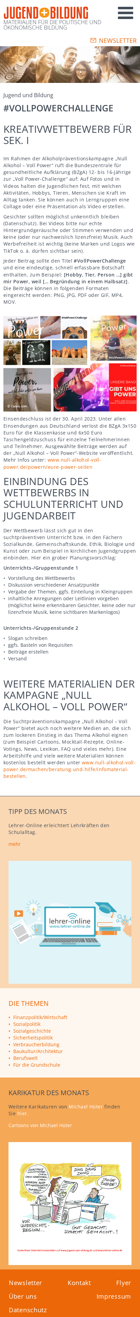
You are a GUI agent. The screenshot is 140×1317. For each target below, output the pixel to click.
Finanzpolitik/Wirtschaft (40, 1017)
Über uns (23, 1296)
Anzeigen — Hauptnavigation (99, 9)
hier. (23, 1113)
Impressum (114, 1296)
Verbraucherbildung (36, 1044)
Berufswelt (25, 1058)
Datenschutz (28, 1310)
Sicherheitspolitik (33, 1037)
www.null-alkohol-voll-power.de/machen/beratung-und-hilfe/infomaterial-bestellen (69, 769)
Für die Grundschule (36, 1065)
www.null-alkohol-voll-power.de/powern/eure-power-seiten (52, 463)
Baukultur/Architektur (38, 1051)
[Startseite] (45, 13)
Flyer (123, 1283)
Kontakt (79, 1283)
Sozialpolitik (26, 1024)
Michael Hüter (86, 1106)
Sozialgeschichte (32, 1031)
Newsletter (118, 40)
